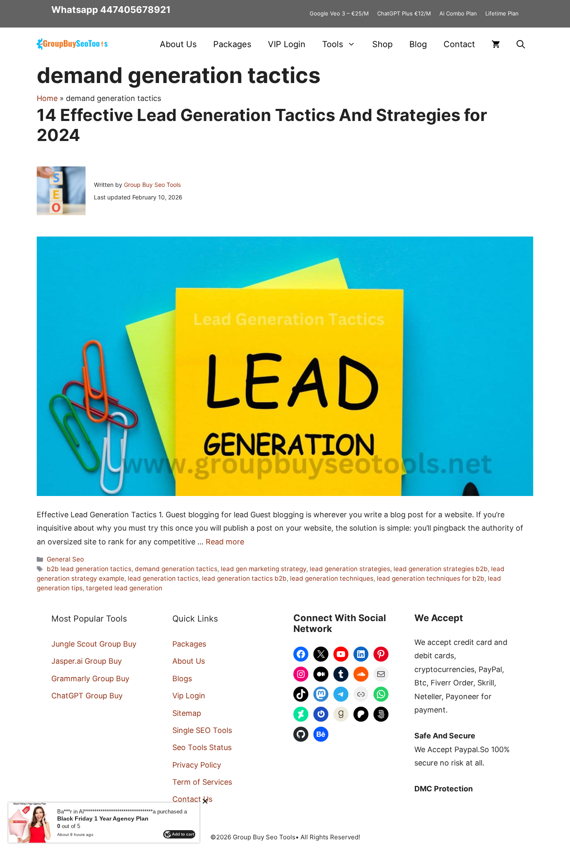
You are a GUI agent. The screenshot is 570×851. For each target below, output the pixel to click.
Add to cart (183, 834)
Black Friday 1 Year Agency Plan (103, 818)
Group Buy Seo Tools (152, 184)
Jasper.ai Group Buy (86, 661)
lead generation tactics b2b (244, 578)
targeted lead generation (124, 588)
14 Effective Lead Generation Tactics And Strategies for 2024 (262, 125)
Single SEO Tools (202, 730)
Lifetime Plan (502, 13)
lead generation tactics (163, 578)
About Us (178, 44)
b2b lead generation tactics (89, 569)
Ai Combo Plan (458, 13)
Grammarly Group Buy (90, 678)
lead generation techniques (331, 578)
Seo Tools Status (202, 747)
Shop (382, 44)
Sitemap (186, 713)
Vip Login (188, 695)
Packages (232, 44)
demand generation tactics (176, 569)
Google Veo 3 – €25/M (339, 13)
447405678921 (135, 9)
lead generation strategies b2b (440, 569)
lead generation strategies (350, 569)
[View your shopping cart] (495, 44)
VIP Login (286, 44)
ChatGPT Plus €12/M (404, 13)
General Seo (65, 559)
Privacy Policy (196, 764)
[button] (520, 44)
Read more (225, 541)
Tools (332, 44)
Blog (418, 44)
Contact (459, 44)
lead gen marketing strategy (263, 569)
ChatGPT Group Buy (87, 695)
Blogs (182, 678)
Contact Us (192, 799)
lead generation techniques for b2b (430, 578)
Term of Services (202, 782)
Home (47, 98)
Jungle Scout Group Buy (93, 644)
